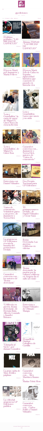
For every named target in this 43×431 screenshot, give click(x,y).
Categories (7, 18)
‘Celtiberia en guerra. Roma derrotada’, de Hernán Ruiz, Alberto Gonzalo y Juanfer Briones (11, 311)
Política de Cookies (27, 426)
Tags (12, 18)
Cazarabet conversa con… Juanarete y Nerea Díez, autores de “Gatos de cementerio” (30, 153)
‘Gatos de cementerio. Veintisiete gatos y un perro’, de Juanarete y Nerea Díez (11, 212)
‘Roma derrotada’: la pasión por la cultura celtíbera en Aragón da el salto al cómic (31, 273)
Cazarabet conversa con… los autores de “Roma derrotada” (11, 278)
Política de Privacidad (20, 426)
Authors (16, 18)
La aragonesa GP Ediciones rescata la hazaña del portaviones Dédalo (10, 244)
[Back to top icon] (39, 429)
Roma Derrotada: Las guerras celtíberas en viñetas (30, 244)
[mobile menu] (3, 9)
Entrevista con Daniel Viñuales (11, 182)
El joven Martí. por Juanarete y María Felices (11, 72)
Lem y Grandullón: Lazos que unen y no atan (31, 115)
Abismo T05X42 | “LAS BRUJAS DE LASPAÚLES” (31, 45)
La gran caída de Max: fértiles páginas (11, 373)
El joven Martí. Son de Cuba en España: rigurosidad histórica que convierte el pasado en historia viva (31, 78)
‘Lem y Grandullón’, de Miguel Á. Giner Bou (11, 150)
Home (19, 15)
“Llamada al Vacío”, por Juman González (11, 346)
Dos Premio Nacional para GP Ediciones (30, 183)
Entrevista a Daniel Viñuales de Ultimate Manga (31, 307)
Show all (39, 18)
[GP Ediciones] (21, 4)
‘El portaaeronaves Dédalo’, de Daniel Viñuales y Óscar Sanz (31, 211)
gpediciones (6, 35)
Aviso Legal (15, 426)
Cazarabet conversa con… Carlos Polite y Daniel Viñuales (30, 407)
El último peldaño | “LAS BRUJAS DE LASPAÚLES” (10, 40)
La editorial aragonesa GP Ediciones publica (10, 403)
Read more (18, 46)
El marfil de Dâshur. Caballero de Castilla (29, 342)
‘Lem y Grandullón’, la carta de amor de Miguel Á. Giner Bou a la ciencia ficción (10, 119)
